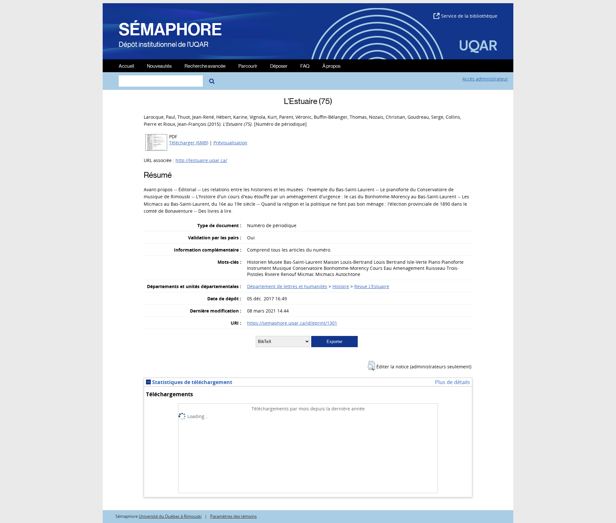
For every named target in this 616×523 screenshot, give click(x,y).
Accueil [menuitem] (126, 66)
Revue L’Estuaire (371, 286)
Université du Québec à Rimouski (170, 516)
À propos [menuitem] (331, 66)
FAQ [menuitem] (305, 66)
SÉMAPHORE (170, 29)
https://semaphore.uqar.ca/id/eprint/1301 (292, 323)
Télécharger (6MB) (188, 143)
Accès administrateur (485, 79)
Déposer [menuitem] (278, 66)
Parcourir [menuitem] (247, 66)
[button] (371, 366)
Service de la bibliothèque (469, 16)
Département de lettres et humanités (287, 286)
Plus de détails (452, 382)
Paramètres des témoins (233, 516)
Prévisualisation (230, 143)
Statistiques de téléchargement (191, 382)
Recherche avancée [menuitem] (205, 66)
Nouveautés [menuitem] (159, 66)
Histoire (340, 286)
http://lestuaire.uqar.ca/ (201, 160)
